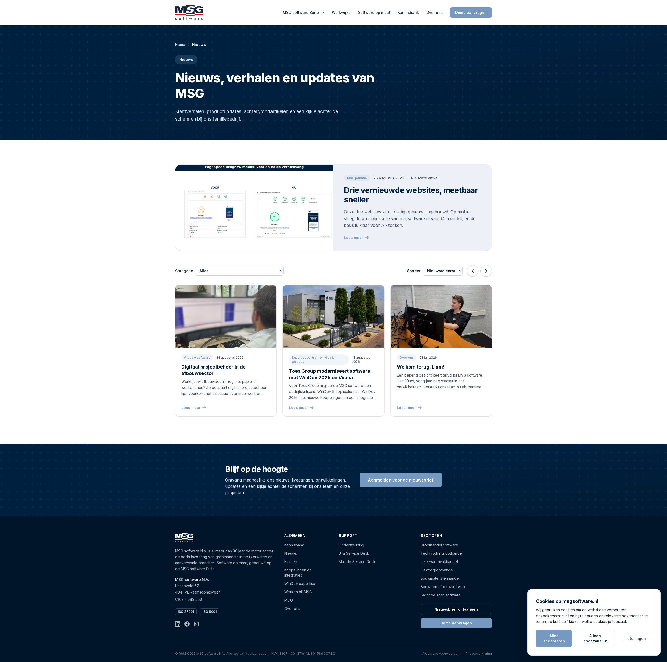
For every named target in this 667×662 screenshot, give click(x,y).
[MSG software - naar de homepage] (189, 12)
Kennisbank (408, 12)
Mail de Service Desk (357, 561)
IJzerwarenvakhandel (439, 561)
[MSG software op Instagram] (196, 624)
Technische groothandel (442, 553)
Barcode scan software (441, 595)
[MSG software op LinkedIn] (177, 624)
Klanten (290, 561)
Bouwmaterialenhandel (440, 578)
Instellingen (635, 638)
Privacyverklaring (479, 653)
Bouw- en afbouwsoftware (443, 586)
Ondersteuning (351, 545)
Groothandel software (439, 545)
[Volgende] (486, 271)
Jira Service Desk (354, 553)
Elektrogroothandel (437, 570)
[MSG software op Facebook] (187, 624)
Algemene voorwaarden (440, 653)
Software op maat (374, 12)
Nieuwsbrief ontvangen (456, 609)
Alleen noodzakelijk (595, 638)
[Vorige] (472, 271)
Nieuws (290, 553)
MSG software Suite (301, 12)
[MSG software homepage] (184, 537)
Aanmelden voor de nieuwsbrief (401, 480)
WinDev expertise (299, 583)
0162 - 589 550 (188, 599)
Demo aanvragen (471, 12)
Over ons (434, 12)
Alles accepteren (554, 638)
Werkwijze (341, 12)
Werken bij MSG (298, 592)
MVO (288, 600)
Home (180, 44)
